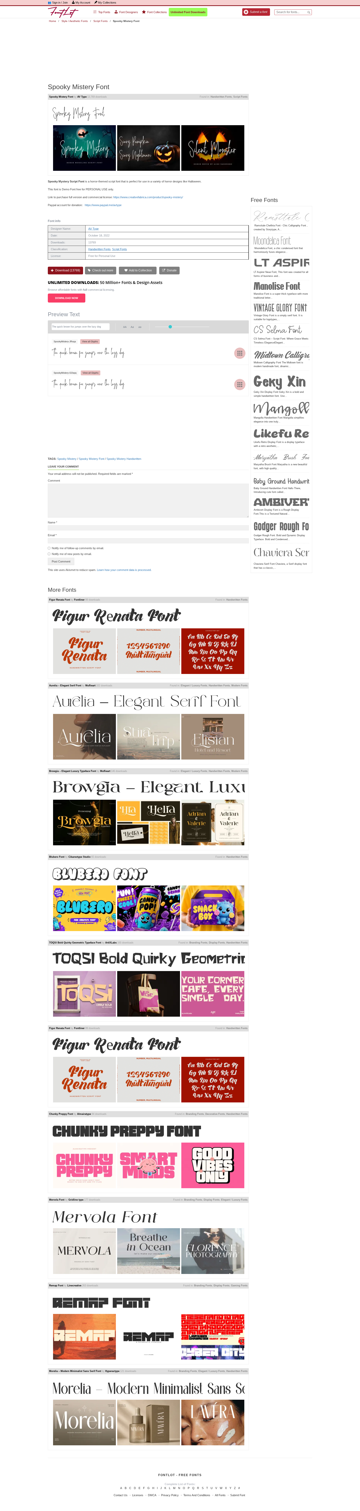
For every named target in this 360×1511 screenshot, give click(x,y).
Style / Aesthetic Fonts (75, 21)
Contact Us (121, 1495)
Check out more (102, 270)
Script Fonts (100, 21)
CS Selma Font (277, 331)
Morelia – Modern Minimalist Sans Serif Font (75, 1371)
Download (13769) (67, 270)
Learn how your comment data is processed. (124, 569)
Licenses (137, 1495)
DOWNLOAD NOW (66, 298)
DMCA (152, 1495)
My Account (83, 2)
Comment (54, 480)
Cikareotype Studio (79, 856)
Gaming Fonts (239, 1285)
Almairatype (84, 1114)
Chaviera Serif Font (281, 553)
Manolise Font (277, 287)
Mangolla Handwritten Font (281, 408)
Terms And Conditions (196, 1495)
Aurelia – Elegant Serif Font (65, 685)
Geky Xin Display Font (281, 381)
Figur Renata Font (59, 599)
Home (52, 21)
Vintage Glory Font (280, 308)
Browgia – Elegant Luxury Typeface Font (72, 771)
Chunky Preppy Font (61, 1114)
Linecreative (74, 1285)
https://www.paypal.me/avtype (103, 205)
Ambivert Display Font (281, 503)
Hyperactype (112, 1371)
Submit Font (237, 1495)
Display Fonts (217, 942)
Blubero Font (56, 856)
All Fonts (220, 1495)
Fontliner (79, 599)
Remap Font (56, 1285)
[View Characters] (239, 353)
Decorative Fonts (215, 1114)
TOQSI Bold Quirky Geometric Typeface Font (75, 942)
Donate (171, 270)
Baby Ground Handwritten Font (281, 480)
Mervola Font (56, 1199)
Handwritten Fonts (221, 96)
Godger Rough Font (281, 526)
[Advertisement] (180, 50)
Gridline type (75, 1199)
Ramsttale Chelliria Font (281, 216)
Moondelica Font (272, 240)
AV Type (82, 96)
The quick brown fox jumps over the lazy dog (88, 352)
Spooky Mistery (66, 458)
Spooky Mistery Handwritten (123, 458)
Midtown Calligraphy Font (281, 354)
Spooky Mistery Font (61, 96)
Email (52, 535)
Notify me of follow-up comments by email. (78, 548)
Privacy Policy (170, 1495)
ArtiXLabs (111, 942)
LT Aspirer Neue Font (281, 263)
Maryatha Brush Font (281, 457)
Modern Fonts (239, 685)
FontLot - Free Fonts (180, 1475)
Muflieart (90, 685)
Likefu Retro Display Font (281, 433)
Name (52, 522)
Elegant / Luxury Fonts (194, 685)
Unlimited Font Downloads (188, 12)
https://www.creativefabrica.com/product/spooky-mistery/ (148, 197)
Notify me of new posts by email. (72, 554)
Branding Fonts (198, 942)
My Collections (107, 2)
